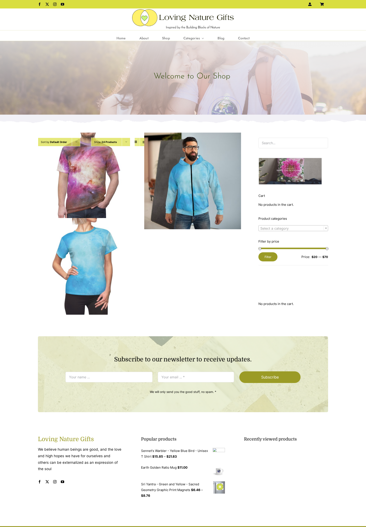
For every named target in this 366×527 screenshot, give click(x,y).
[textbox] (293, 228)
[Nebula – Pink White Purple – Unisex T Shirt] (86, 181)
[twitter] (47, 4)
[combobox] (293, 228)
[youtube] (62, 4)
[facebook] (39, 4)
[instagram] (55, 4)
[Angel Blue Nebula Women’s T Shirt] (86, 266)
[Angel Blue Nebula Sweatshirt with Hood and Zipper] (192, 181)
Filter (268, 257)
